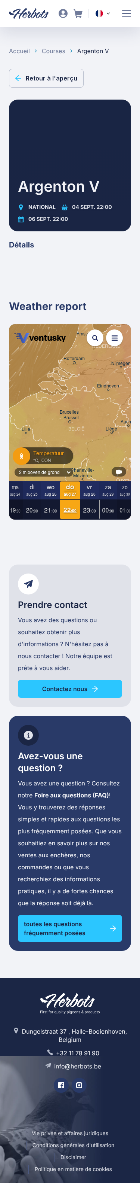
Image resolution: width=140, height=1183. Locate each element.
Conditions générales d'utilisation (73, 1145)
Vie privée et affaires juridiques (70, 1133)
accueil (19, 51)
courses (53, 51)
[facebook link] (61, 1085)
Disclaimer (73, 1157)
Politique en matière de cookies (73, 1169)
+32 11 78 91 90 (77, 1053)
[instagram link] (79, 1085)
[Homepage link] (33, 13)
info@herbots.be (77, 1066)
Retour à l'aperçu (51, 78)
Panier (78, 13)
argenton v (93, 51)
